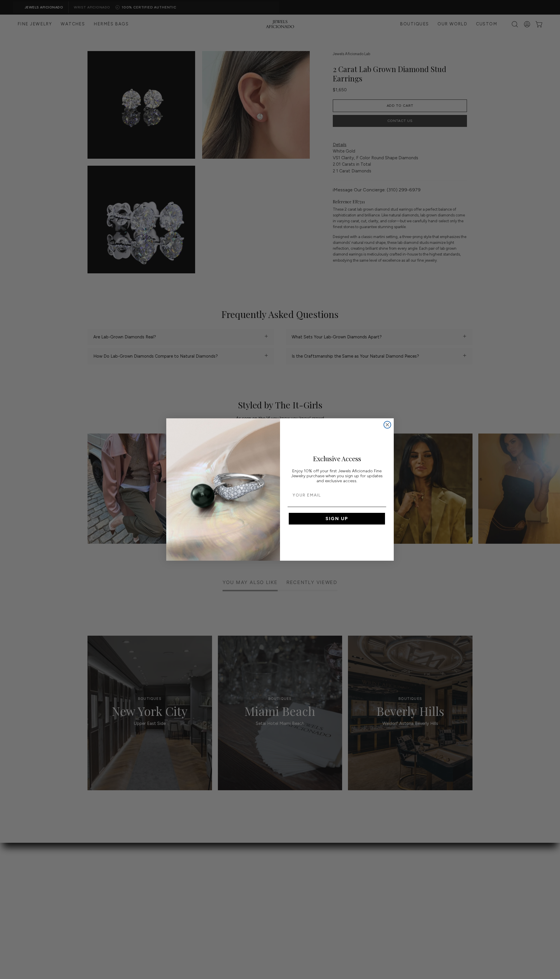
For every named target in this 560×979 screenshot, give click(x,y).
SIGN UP (337, 518)
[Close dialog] (387, 424)
